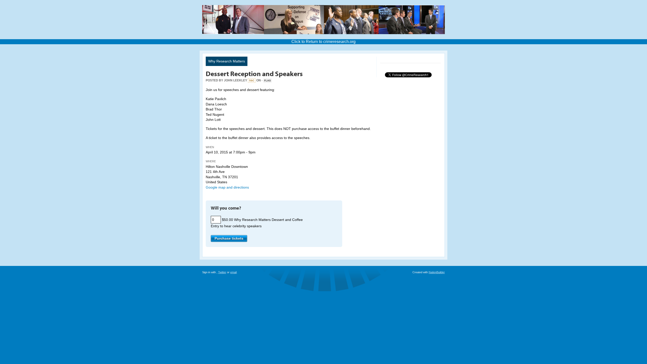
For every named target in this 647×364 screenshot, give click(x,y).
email (233, 272)
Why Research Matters (226, 61)
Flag (267, 80)
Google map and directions (227, 187)
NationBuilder (437, 272)
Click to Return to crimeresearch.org (323, 41)
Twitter (222, 272)
